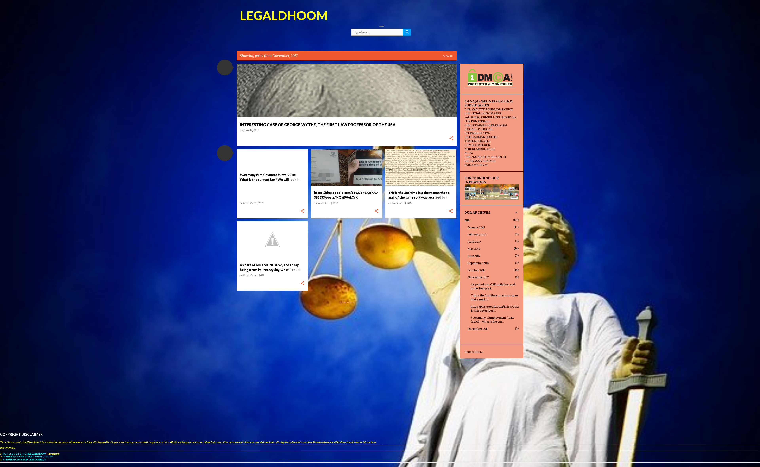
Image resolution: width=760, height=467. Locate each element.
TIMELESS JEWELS (478, 141)
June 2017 (474, 256)
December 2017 (478, 329)
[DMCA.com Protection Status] (490, 84)
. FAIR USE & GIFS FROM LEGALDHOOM (23, 453)
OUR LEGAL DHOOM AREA (483, 113)
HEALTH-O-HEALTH (479, 129)
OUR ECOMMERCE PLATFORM (486, 125)
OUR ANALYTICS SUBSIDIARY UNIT (489, 109)
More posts (346, 302)
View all (448, 56)
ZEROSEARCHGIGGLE (480, 149)
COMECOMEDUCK (477, 145)
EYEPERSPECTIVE (477, 133)
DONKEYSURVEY (476, 165)
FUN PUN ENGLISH (478, 121)
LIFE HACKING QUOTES (481, 137)
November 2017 (478, 277)
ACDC (469, 153)
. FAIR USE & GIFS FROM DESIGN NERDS (23, 459)
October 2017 (476, 270)
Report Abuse (474, 352)
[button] (225, 67)
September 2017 (478, 263)
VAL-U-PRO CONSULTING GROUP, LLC (491, 117)
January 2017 (476, 227)
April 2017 (474, 241)
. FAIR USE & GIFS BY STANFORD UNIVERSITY (27, 456)
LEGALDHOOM (284, 15)
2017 (467, 220)
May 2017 (474, 249)
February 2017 (477, 234)
